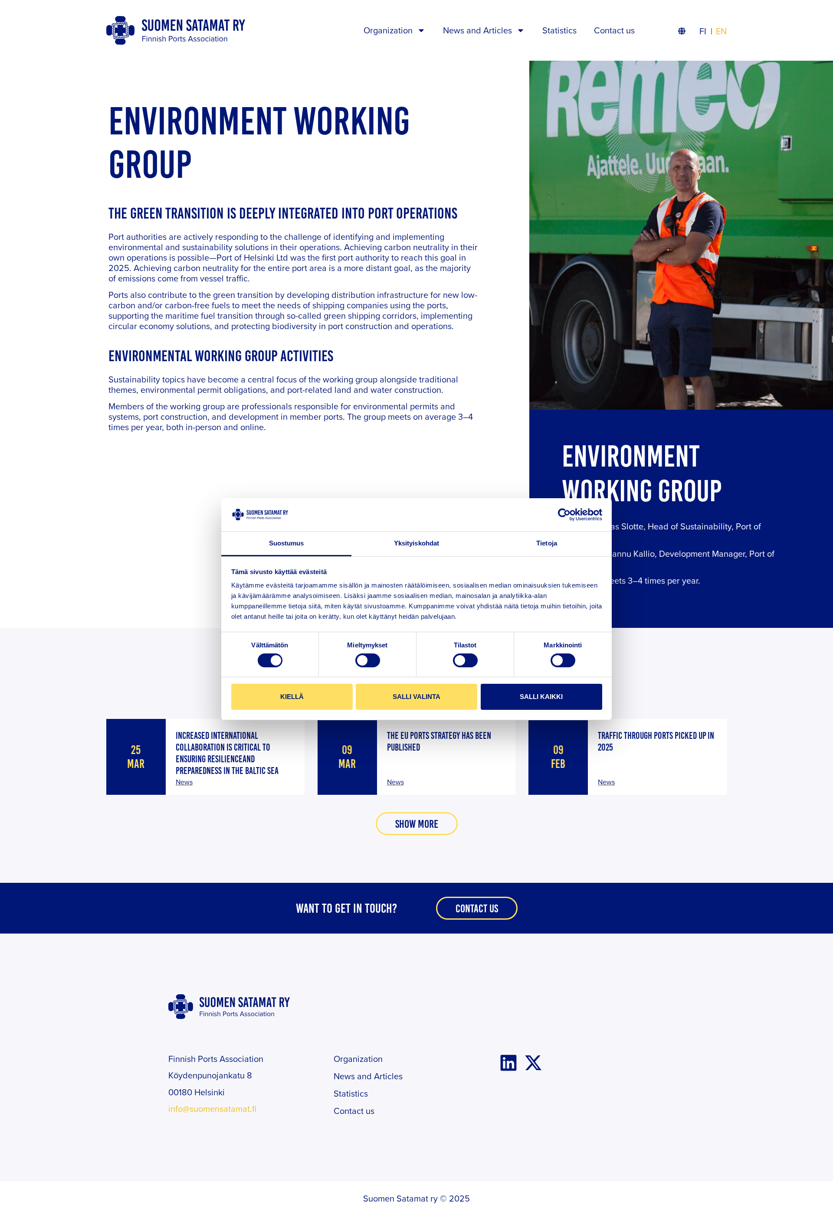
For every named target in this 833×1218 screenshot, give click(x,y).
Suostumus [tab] (286, 543)
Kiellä (292, 696)
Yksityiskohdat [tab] (416, 543)
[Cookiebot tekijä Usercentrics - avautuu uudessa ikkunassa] (564, 514)
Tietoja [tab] (546, 543)
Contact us (614, 30)
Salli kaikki (541, 696)
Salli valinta (416, 696)
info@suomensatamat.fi (212, 1108)
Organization (388, 30)
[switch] (367, 660)
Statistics (559, 30)
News (184, 782)
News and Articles (477, 30)
